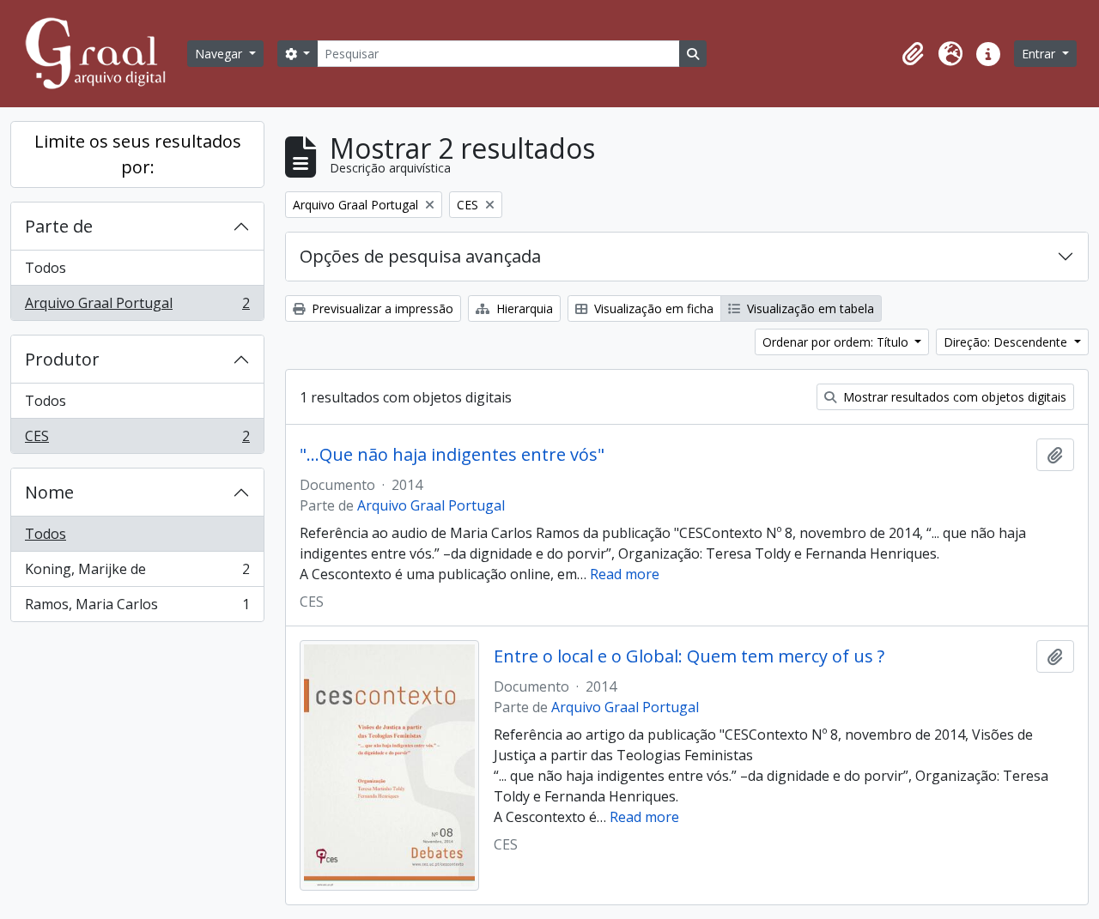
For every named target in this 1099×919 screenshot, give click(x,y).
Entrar (1040, 53)
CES (137, 439)
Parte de (59, 226)
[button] (913, 54)
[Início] (103, 53)
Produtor (62, 359)
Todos (45, 267)
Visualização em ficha (652, 308)
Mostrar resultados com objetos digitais (953, 397)
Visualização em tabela (809, 308)
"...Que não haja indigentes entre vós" (452, 454)
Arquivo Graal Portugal (137, 306)
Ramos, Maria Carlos (137, 608)
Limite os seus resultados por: (137, 154)
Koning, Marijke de (137, 573)
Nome (49, 492)
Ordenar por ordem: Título (837, 342)
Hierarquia (523, 308)
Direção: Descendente (1007, 342)
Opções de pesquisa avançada (420, 256)
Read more (624, 574)
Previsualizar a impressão (380, 308)
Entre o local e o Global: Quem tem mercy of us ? (689, 656)
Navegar (220, 53)
